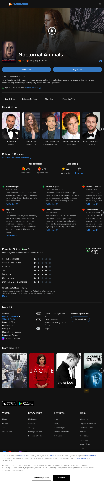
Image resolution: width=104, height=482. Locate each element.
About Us (84, 419)
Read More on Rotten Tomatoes (15, 158)
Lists (56, 419)
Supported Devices (88, 423)
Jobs (82, 448)
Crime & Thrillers (9, 319)
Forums (83, 432)
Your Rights (81, 458)
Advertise (84, 440)
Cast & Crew (9, 99)
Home (4, 419)
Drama (5, 316)
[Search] (100, 4)
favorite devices (31, 88)
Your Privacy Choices (42, 478)
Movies (5, 423)
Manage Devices (35, 432)
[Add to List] (100, 61)
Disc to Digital (60, 427)
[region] (52, 467)
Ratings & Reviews (29, 99)
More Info (49, 99)
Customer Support (87, 427)
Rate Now (79, 173)
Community (65, 173)
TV (3, 427)
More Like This (68, 99)
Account (31, 423)
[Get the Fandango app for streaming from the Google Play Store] (26, 403)
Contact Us (84, 436)
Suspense (14, 316)
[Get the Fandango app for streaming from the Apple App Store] (9, 403)
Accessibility (85, 444)
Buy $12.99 (77, 69)
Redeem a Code (35, 436)
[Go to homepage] (19, 4)
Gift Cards (58, 436)
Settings (31, 427)
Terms (51, 456)
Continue (61, 478)
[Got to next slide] (101, 129)
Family (56, 423)
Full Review (10, 204)
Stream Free (7, 432)
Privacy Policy (90, 456)
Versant (22, 456)
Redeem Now (80, 319)
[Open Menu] (4, 4)
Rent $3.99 (26, 69)
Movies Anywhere (61, 432)
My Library (32, 419)
